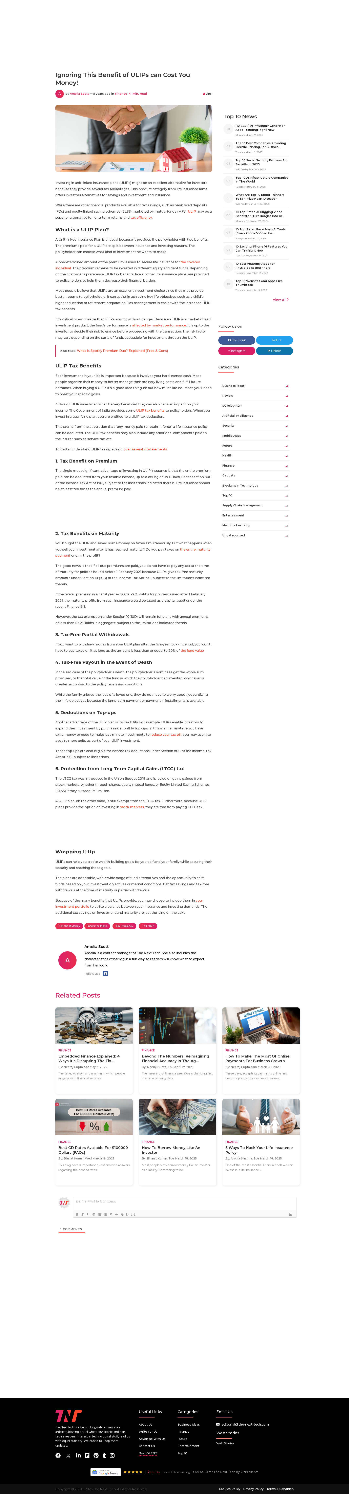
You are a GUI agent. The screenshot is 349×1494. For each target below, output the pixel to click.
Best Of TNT (148, 1453)
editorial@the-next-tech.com (245, 1424)
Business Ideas (189, 1424)
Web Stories (225, 1443)
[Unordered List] (105, 1214)
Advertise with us (152, 1439)
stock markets (132, 807)
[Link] (122, 1214)
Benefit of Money (69, 925)
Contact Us (147, 1446)
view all (279, 299)
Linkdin (275, 351)
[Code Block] (116, 1214)
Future (182, 1439)
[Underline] (88, 1214)
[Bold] (77, 1214)
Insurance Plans (97, 925)
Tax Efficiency (124, 925)
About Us (145, 1424)
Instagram (238, 351)
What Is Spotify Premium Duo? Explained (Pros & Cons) (122, 351)
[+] (133, 1214)
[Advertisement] (174, 50)
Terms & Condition (280, 1489)
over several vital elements (145, 449)
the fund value (192, 651)
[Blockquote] (111, 1214)
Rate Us (153, 1472)
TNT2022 (148, 925)
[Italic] (82, 1214)
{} (127, 1214)
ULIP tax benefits (150, 410)
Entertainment (188, 1446)
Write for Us (148, 1431)
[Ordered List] (99, 1214)
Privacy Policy (253, 1489)
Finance (121, 93)
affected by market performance (159, 325)
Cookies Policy (229, 1489)
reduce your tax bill (165, 735)
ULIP (192, 211)
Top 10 (182, 1453)
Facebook (238, 340)
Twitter (276, 340)
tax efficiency (141, 217)
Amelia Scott (79, 93)
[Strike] (94, 1214)
